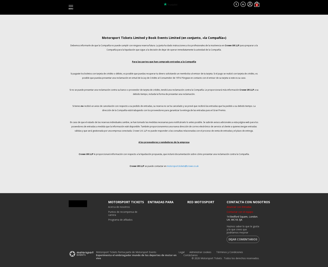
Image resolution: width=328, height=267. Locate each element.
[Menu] (71, 7)
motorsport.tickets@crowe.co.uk (183, 166)
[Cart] (256, 4)
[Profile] (249, 4)
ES (243, 4)
